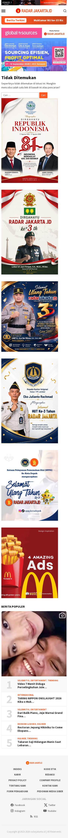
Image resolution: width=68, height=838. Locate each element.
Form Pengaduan (17, 791)
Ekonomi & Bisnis (27, 724)
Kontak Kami (50, 785)
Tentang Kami (17, 785)
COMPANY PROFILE (49, 780)
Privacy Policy (17, 780)
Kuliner (41, 724)
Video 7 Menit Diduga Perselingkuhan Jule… (32, 685)
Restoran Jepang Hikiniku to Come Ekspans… (40, 729)
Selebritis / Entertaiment (32, 680)
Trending (53, 680)
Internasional (26, 695)
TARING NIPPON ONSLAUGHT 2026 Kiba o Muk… (39, 700)
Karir (17, 774)
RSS (36, 816)
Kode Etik (50, 769)
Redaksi (50, 774)
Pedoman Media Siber (50, 791)
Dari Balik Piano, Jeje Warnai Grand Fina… (40, 714)
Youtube (52, 811)
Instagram (20, 811)
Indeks (17, 769)
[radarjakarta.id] (34, 10)
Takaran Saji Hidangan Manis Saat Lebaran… (39, 743)
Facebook (20, 805)
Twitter (51, 805)
